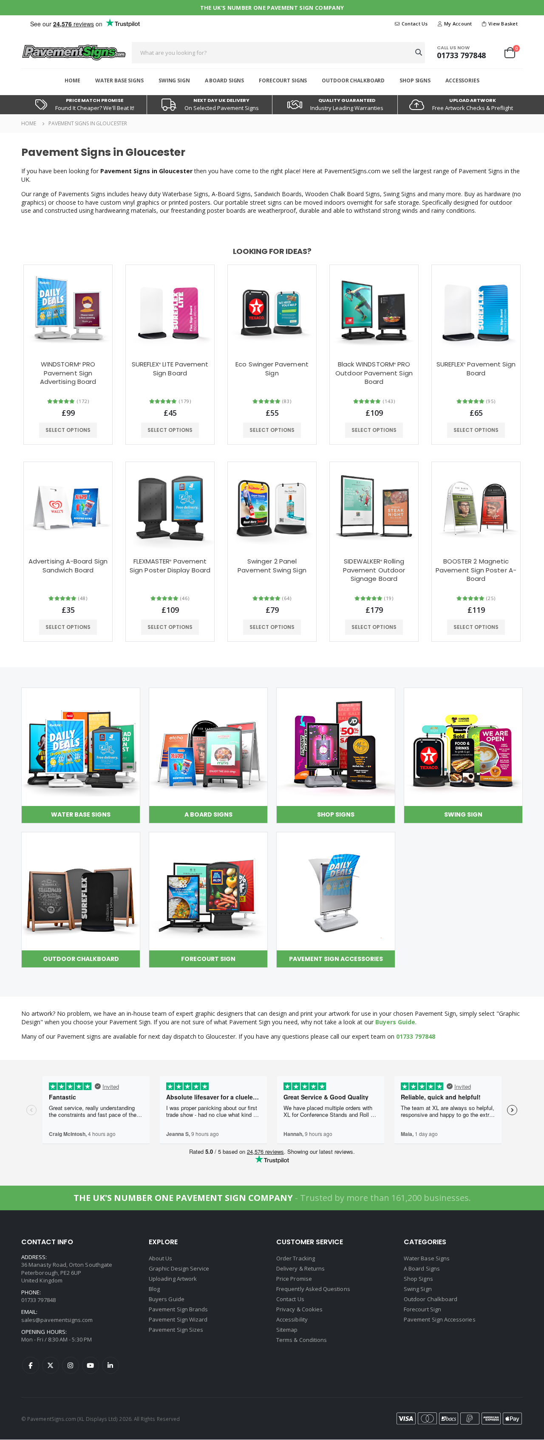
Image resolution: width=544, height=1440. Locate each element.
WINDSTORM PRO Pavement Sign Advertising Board (68, 373)
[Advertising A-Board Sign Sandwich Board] (68, 506)
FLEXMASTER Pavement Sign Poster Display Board (170, 565)
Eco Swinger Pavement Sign (272, 368)
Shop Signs (415, 80)
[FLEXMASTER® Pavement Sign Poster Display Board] (170, 506)
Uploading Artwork (173, 1278)
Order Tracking (295, 1258)
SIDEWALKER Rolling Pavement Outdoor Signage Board (374, 570)
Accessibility (292, 1319)
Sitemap (287, 1329)
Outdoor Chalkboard (353, 80)
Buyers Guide (395, 1022)
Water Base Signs (119, 80)
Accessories (462, 80)
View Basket (503, 23)
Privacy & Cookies (299, 1309)
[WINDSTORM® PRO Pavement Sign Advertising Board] (68, 309)
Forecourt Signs (283, 80)
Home (72, 80)
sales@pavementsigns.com (57, 1320)
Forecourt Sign (422, 1309)
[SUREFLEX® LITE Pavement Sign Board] (170, 309)
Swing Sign (174, 80)
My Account (458, 23)
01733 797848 (461, 55)
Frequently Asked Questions (313, 1289)
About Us (161, 1258)
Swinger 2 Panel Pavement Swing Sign (272, 565)
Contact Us (415, 23)
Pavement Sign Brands (178, 1309)
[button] (513, 53)
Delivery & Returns (300, 1268)
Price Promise (294, 1278)
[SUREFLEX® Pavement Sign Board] (476, 309)
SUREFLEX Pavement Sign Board (476, 368)
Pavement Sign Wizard (178, 1319)
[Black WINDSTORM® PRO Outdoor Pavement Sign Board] (374, 309)
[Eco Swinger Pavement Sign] (272, 309)
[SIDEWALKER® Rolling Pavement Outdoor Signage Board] (374, 506)
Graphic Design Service (179, 1268)
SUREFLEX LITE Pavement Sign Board (170, 368)
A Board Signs (224, 80)
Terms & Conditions (301, 1340)
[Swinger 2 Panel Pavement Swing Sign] (272, 506)
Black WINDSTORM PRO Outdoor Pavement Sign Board (374, 373)
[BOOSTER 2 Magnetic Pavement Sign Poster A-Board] (476, 506)
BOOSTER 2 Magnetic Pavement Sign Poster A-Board (476, 570)
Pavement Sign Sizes (176, 1329)
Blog (154, 1289)
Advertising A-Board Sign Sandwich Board (68, 565)
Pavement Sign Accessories (440, 1319)
